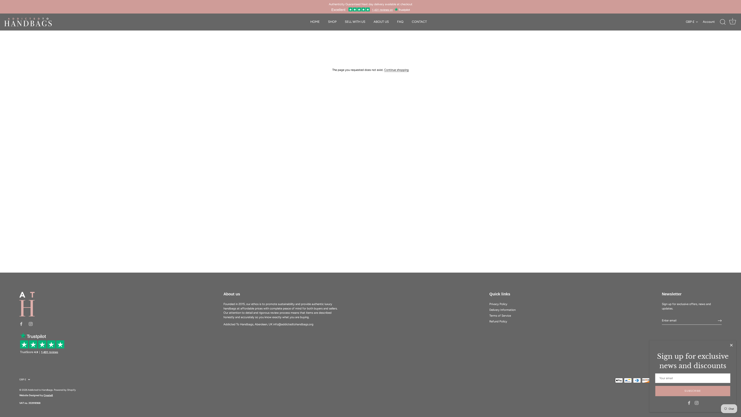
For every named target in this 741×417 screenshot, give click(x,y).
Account (709, 22)
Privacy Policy (498, 304)
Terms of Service (500, 315)
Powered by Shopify (65, 389)
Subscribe (692, 390)
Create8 (48, 395)
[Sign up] (720, 321)
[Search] (722, 22)
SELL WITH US (355, 22)
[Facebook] (689, 402)
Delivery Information (502, 310)
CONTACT (419, 22)
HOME (315, 22)
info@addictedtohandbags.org (293, 324)
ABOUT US (381, 22)
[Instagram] (697, 402)
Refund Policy (498, 321)
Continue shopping (396, 70)
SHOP (332, 22)
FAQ (400, 22)
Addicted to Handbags (40, 389)
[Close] (731, 345)
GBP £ (690, 22)
